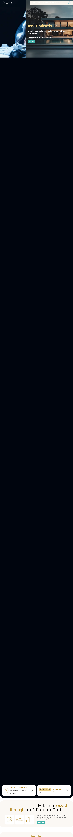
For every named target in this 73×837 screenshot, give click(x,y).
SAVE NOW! (32, 790)
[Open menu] (69, 2)
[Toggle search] (58, 3)
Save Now (5, 41)
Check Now (41, 822)
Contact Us (53, 2)
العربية (65, 2)
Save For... (33, 2)
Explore (39, 2)
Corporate (45, 2)
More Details (67, 790)
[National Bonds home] (7, 3)
